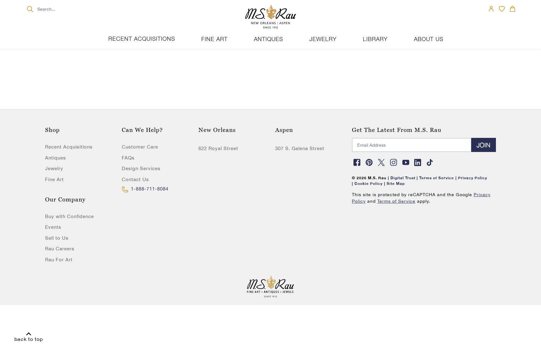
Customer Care (140, 146)
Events (53, 227)
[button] (214, 39)
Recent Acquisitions (141, 38)
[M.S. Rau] (270, 17)
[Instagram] (393, 162)
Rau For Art (59, 259)
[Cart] (512, 9)
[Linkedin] (418, 162)
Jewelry (54, 168)
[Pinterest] (369, 162)
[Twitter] (381, 162)
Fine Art (54, 179)
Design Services (141, 168)
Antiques (55, 157)
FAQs (128, 157)
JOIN (484, 145)
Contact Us (135, 179)
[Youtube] (405, 162)
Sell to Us (57, 238)
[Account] (491, 9)
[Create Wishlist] (502, 9)
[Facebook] (357, 162)
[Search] (30, 9)
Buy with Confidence (69, 216)
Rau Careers (60, 248)
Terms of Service (396, 201)
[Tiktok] (430, 162)
